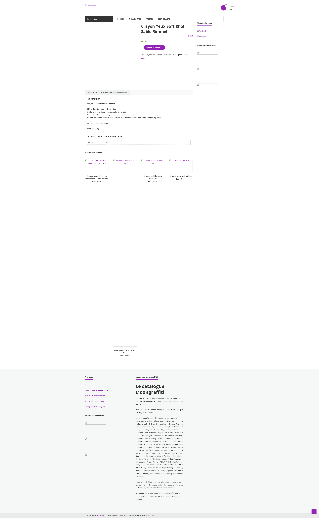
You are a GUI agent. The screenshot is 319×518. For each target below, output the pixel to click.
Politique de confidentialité (95, 396)
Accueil (120, 19)
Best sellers (164, 19)
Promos (149, 19)
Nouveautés (135, 19)
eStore (126, 515)
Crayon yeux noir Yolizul (180, 176)
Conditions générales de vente (96, 390)
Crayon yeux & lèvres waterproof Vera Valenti (96, 177)
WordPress (151, 515)
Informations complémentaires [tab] (114, 92)
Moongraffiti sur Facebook (95, 401)
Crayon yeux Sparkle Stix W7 (124, 351)
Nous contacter (90, 385)
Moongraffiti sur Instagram (95, 406)
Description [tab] (92, 92)
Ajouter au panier (153, 47)
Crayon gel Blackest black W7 (152, 177)
